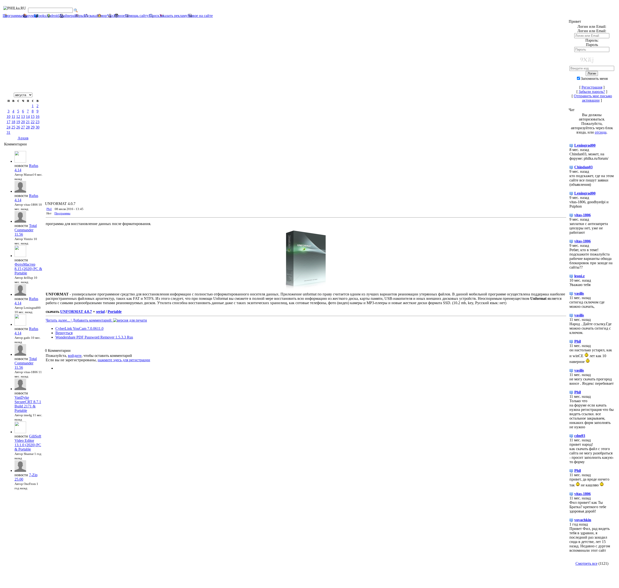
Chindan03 (583, 167)
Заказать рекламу (173, 16)
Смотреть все (586, 563)
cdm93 (579, 436)
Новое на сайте (200, 16)
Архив (23, 138)
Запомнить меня (594, 78)
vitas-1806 (582, 215)
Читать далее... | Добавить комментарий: (79, 320)
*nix (110, 16)
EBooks (40, 16)
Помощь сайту (137, 16)
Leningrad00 (585, 145)
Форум (28, 16)
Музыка (90, 16)
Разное (119, 16)
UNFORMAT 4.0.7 (76, 311)
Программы (12, 16)
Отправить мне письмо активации (593, 98)
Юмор (102, 16)
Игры (79, 16)
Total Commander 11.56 (26, 230)
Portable (115, 311)
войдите (74, 356)
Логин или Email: (591, 31)
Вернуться (64, 333)
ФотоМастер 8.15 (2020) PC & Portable (28, 268)
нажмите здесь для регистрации (124, 360)
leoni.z (579, 276)
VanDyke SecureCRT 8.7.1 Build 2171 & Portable (28, 404)
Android (52, 16)
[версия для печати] (130, 320)
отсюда (600, 132)
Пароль (592, 45)
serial (100, 311)
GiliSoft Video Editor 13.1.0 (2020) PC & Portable (28, 442)
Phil (49, 209)
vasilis (579, 293)
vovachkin (582, 520)
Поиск (154, 16)
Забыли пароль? (592, 92)
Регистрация (592, 87)
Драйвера (66, 16)
